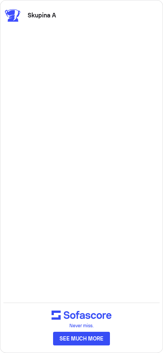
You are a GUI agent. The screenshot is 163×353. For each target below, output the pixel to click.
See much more (81, 339)
